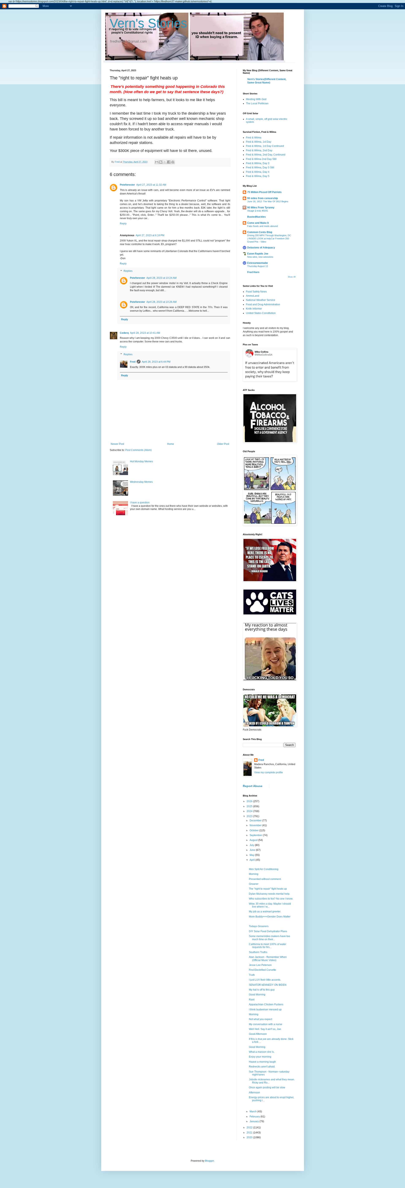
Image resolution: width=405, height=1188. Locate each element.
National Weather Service (260, 300)
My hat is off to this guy (262, 989)
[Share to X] (165, 162)
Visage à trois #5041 (257, 210)
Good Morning (257, 994)
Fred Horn (253, 272)
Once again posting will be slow (267, 1087)
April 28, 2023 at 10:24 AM (161, 277)
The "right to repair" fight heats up (268, 888)
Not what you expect (260, 1019)
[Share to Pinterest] (173, 162)
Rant (251, 999)
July (252, 845)
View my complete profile (268, 772)
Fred (132, 361)
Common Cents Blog (259, 232)
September (256, 835)
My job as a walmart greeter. (265, 911)
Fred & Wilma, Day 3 (257, 163)
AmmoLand (252, 295)
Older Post (223, 443)
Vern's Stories (148, 23)
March (253, 1111)
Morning (253, 874)
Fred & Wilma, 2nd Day (259, 150)
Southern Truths (258, 952)
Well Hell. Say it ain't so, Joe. (265, 1029)
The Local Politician (257, 103)
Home (170, 443)
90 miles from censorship (262, 198)
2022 (250, 1127)
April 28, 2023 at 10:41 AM (145, 332)
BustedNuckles (256, 216)
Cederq (124, 332)
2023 (250, 816)
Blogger (209, 1160)
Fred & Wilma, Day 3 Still (260, 167)
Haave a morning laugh (262, 1061)
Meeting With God (256, 99)
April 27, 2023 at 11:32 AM (151, 184)
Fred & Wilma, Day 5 (257, 176)
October (254, 830)
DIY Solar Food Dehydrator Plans (268, 931)
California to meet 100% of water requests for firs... (267, 946)
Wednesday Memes (141, 481)
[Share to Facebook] (169, 162)
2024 (250, 811)
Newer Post (117, 443)
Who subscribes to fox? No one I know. (271, 898)
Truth (252, 974)
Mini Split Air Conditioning (263, 869)
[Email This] (157, 162)
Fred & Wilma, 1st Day (258, 141)
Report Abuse (252, 786)
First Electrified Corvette (262, 969)
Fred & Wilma (253, 137)
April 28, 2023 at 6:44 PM (156, 361)
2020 (250, 1137)
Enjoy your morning (260, 1056)
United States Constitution (261, 313)
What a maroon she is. (261, 1051)
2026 (250, 801)
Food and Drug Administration (263, 304)
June (253, 850)
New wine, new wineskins (260, 257)
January (254, 1121)
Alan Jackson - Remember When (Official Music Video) (268, 958)
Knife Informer (254, 308)
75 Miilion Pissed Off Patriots (264, 192)
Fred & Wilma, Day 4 (257, 171)
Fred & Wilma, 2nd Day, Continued (265, 154)
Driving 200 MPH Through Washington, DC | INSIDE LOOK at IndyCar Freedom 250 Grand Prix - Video (269, 238)
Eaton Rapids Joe (257, 253)
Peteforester (127, 184)
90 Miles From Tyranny (260, 207)
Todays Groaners (259, 926)
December (256, 820)
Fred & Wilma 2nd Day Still (261, 159)
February (255, 1116)
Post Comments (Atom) (138, 450)
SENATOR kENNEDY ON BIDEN (267, 984)
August (254, 840)
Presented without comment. (265, 879)
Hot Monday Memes (141, 461)
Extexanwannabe (257, 262)
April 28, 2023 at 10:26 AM (161, 301)
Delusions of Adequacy (261, 247)
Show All (292, 277)
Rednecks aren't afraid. (262, 1066)
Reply (123, 223)
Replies (128, 271)
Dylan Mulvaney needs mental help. (269, 893)
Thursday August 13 (257, 266)
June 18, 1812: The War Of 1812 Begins (267, 201)
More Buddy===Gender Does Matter (269, 916)
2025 (250, 806)
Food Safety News (256, 291)
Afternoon (254, 1092)
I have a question (140, 502)
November (256, 825)
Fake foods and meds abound (262, 226)
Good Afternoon (258, 1033)
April (252, 859)
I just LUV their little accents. (265, 979)
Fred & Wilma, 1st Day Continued (265, 146)
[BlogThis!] (161, 162)
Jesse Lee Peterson (260, 965)
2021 (250, 1132)
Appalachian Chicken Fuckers (266, 1004)
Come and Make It (258, 222)
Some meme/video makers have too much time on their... (269, 938)
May (252, 855)
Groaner (253, 883)
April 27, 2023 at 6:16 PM (150, 235)
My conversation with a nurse (265, 1024)
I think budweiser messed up (265, 1009)
